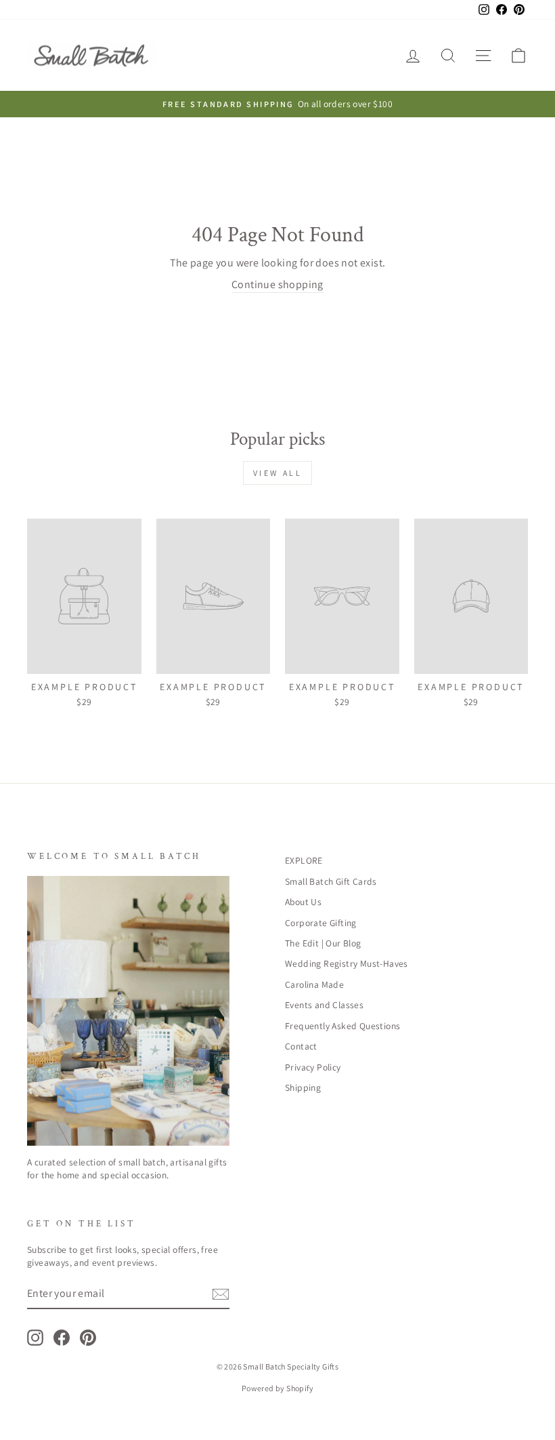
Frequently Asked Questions (342, 1026)
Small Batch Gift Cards (331, 881)
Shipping (303, 1087)
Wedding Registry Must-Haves (346, 963)
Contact (301, 1046)
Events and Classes (324, 1005)
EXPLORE (304, 860)
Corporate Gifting (321, 923)
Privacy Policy (313, 1067)
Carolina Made (314, 984)
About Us (303, 902)
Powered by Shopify (277, 1388)
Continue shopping (277, 284)
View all (278, 473)
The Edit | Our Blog (323, 943)
